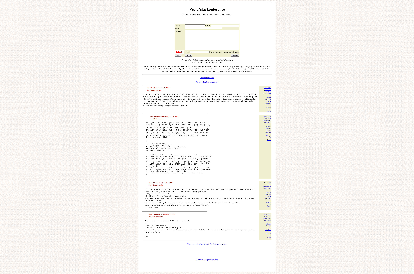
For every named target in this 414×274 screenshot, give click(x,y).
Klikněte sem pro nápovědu (207, 259)
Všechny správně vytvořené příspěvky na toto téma (207, 244)
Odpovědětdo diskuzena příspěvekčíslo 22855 (267, 186)
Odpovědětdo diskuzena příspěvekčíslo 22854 (267, 119)
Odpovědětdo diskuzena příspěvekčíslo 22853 (267, 91)
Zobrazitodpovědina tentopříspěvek (268, 100)
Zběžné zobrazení (207, 77)
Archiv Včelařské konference (207, 81)
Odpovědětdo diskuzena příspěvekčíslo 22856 (267, 217)
